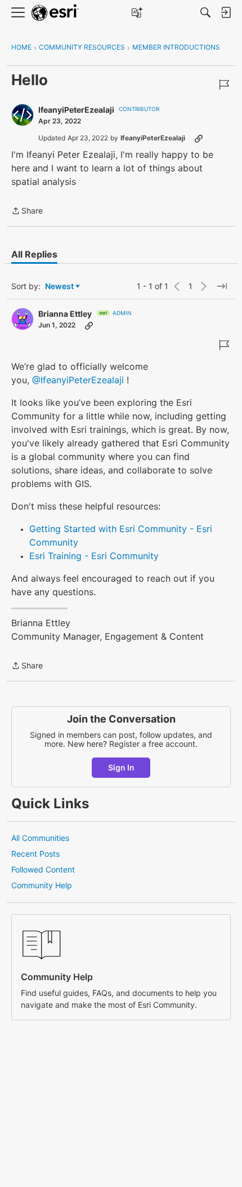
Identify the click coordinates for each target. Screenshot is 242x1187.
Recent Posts (35, 853)
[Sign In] (226, 12)
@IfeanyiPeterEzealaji (78, 380)
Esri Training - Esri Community (94, 555)
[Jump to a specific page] (222, 286)
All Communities (40, 838)
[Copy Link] (198, 138)
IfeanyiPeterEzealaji (76, 109)
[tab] (34, 254)
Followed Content (43, 869)
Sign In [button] (121, 767)
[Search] (205, 12)
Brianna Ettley (65, 313)
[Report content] (224, 84)
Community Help (41, 885)
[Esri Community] (55, 12)
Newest (59, 286)
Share (27, 212)
